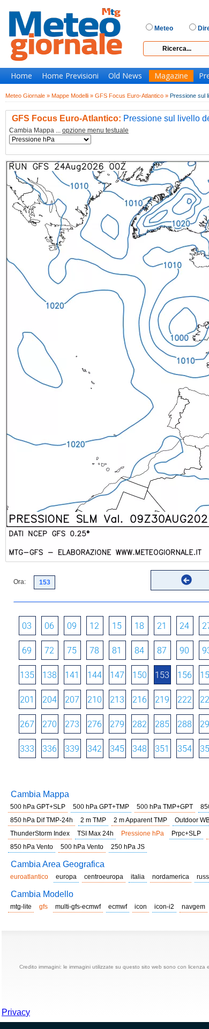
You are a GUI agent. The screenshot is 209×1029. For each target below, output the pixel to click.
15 (117, 626)
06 (49, 626)
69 (27, 650)
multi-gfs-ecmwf (78, 906)
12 (94, 626)
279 (117, 724)
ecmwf (117, 906)
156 (184, 675)
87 (162, 650)
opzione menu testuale (95, 130)
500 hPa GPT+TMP (101, 806)
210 (94, 700)
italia (138, 876)
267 (27, 724)
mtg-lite (21, 906)
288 (184, 724)
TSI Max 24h (95, 833)
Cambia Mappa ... (69, 130)
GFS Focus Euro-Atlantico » (131, 95)
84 (139, 650)
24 (184, 626)
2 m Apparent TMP (140, 820)
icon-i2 (164, 906)
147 (117, 675)
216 (139, 700)
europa (66, 876)
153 (162, 675)
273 (72, 724)
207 (72, 700)
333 (27, 749)
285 (162, 724)
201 (27, 700)
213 (117, 700)
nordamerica (170, 876)
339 (72, 749)
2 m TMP (93, 820)
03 (27, 626)
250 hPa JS (128, 847)
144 (94, 675)
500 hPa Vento (82, 847)
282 (139, 724)
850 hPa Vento (31, 847)
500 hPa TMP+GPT (165, 806)
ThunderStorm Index (40, 833)
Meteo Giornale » (27, 95)
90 (184, 650)
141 (72, 675)
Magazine (171, 76)
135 (27, 675)
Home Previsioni (70, 76)
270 (49, 724)
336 (49, 749)
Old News (125, 76)
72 (49, 650)
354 (184, 749)
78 (94, 650)
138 (49, 675)
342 (94, 749)
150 (139, 675)
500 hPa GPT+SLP (37, 806)
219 (162, 700)
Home (21, 76)
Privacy (16, 1012)
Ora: (19, 582)
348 (139, 749)
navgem (193, 906)
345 (117, 749)
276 (94, 724)
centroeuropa (103, 876)
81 (117, 650)
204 (49, 700)
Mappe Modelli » (72, 95)
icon (141, 906)
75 (72, 650)
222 (184, 700)
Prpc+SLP (186, 833)
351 (162, 749)
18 (139, 626)
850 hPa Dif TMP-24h (41, 820)
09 (72, 626)
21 (162, 626)
